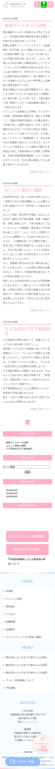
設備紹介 (10, 629)
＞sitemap (27, 752)
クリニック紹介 (14, 599)
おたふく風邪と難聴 (23, 190)
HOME (9, 591)
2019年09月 (11, 490)
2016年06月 (11, 496)
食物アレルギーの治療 (25, 25)
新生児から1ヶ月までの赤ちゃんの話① (26, 657)
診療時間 (10, 621)
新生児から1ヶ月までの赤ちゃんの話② (26, 665)
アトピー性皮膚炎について (20, 680)
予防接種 (10, 688)
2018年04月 (11, 493)
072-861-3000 (30, 722)
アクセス (10, 614)
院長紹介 (10, 606)
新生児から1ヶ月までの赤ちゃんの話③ (26, 672)
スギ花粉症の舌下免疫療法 (27, 331)
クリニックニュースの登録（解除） (24, 637)
